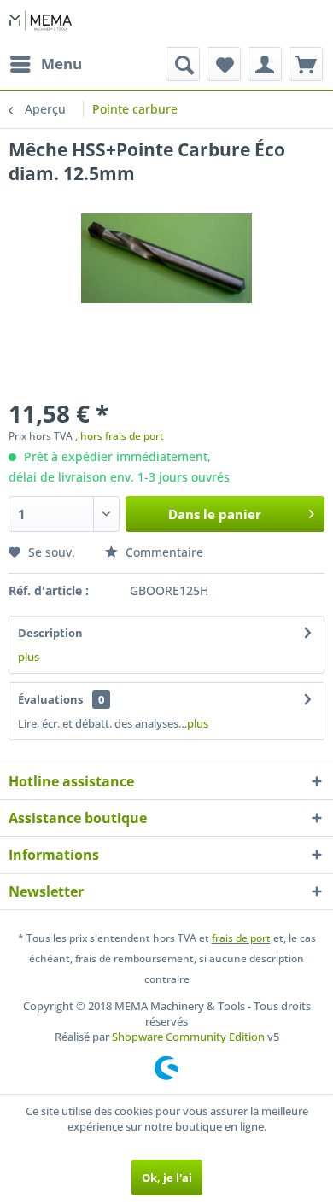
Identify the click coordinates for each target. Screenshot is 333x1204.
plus (28, 656)
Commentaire (162, 552)
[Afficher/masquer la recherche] (183, 64)
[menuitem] (45, 64)
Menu (61, 63)
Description (50, 632)
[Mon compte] (265, 64)
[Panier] (306, 64)
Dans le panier (214, 514)
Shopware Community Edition (188, 1036)
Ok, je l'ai (167, 1177)
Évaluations (50, 699)
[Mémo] (224, 64)
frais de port (241, 938)
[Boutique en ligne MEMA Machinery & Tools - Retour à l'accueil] (41, 23)
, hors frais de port (119, 436)
